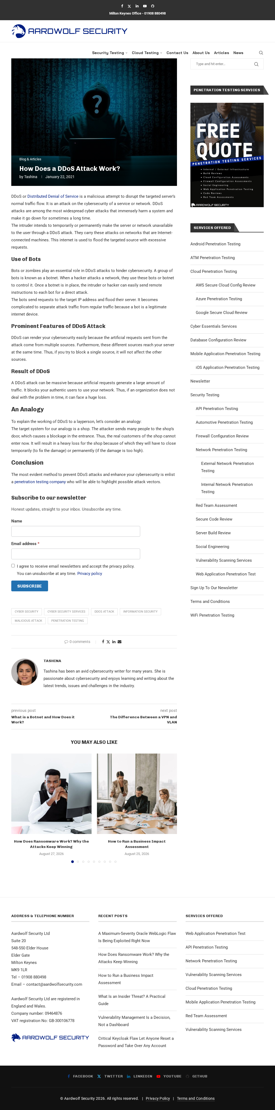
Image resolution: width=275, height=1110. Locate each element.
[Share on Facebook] (103, 641)
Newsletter (200, 381)
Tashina (30, 177)
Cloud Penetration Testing (213, 271)
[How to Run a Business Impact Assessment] (137, 794)
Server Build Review (213, 533)
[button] (18, 808)
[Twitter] (129, 6)
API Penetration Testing (217, 408)
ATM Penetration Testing (212, 257)
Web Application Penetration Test (226, 574)
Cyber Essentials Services (213, 326)
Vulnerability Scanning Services (224, 560)
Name (16, 521)
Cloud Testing (145, 52)
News (238, 52)
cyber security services (66, 611)
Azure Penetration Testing (219, 298)
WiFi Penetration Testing (212, 615)
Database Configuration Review (218, 340)
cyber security (26, 611)
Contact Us (177, 52)
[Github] (152, 6)
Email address (25, 543)
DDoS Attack (104, 611)
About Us (201, 52)
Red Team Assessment (216, 505)
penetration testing (67, 621)
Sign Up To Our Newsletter (214, 587)
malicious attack (28, 621)
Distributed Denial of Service (52, 196)
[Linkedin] (137, 6)
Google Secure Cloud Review (221, 312)
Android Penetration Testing (215, 244)
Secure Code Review (214, 519)
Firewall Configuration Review (222, 436)
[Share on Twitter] (108, 641)
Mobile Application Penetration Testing (225, 353)
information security (140, 611)
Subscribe (29, 586)
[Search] (261, 52)
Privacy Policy (158, 1098)
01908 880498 (155, 13)
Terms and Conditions (210, 601)
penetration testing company (40, 481)
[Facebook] (122, 6)
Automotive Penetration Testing (224, 422)
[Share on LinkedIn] (113, 641)
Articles (221, 52)
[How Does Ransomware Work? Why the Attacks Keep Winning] (51, 794)
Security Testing (108, 52)
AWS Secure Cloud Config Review (225, 285)
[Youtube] (145, 6)
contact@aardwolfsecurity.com (54, 984)
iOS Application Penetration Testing (227, 367)
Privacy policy (89, 573)
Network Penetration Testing (221, 449)
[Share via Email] (119, 641)
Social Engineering (212, 546)
